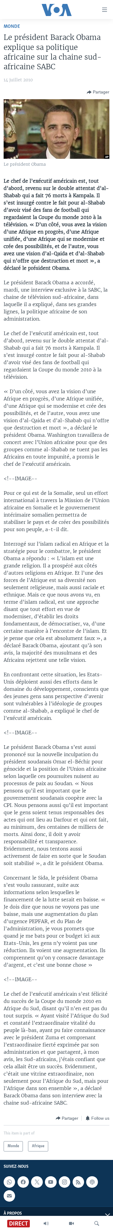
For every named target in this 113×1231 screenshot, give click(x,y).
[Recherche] (97, 1223)
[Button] (98, 92)
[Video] (71, 1223)
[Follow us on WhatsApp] (9, 1182)
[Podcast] (92, 1182)
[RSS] (78, 1182)
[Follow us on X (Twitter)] (36, 1182)
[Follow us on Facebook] (23, 1182)
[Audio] (46, 1223)
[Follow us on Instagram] (64, 1182)
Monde (12, 26)
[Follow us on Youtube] (50, 1182)
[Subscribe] (9, 1196)
